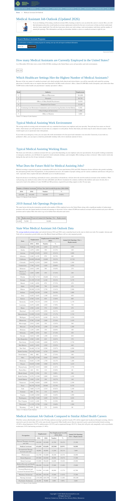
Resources (81, 498)
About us (47, 498)
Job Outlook (88, 9)
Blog (108, 9)
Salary (79, 9)
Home (18, 12)
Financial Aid (99, 9)
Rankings (33, 9)
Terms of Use (63, 498)
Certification (69, 9)
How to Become (57, 9)
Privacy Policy (72, 498)
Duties (47, 9)
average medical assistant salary (29, 232)
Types (41, 9)
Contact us (54, 498)
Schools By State (21, 9)
